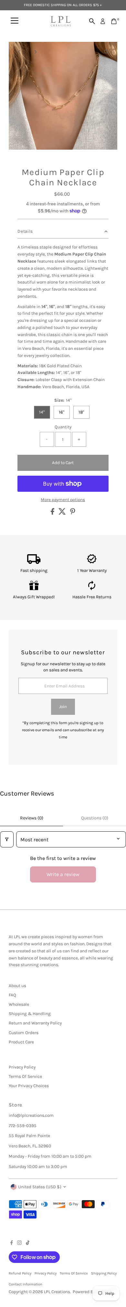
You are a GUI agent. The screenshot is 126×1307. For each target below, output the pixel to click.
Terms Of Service (25, 1076)
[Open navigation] (14, 21)
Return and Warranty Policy (35, 1023)
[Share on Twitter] (62, 513)
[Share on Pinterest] (72, 513)
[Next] (35, 52)
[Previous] (19, 52)
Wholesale (19, 1004)
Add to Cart (63, 462)
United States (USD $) (39, 1186)
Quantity (63, 427)
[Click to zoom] (107, 52)
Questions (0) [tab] (94, 818)
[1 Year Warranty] (92, 562)
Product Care (21, 1042)
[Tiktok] (27, 1243)
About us (17, 985)
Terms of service (74, 1273)
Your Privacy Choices (29, 1085)
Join (63, 706)
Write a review (63, 874)
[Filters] (7, 839)
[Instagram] (19, 1243)
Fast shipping (33, 570)
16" (61, 412)
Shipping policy (104, 1273)
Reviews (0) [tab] (31, 818)
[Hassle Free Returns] (92, 588)
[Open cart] (113, 21)
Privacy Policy (22, 1067)
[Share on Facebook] (53, 513)
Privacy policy (46, 1273)
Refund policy (20, 1273)
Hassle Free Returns (91, 596)
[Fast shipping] (34, 562)
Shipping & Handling (30, 1013)
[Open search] (92, 21)
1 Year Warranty (92, 570)
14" (42, 412)
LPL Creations (57, 1291)
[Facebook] (12, 1243)
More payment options (63, 499)
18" (81, 412)
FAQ (12, 995)
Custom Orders (23, 1032)
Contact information (25, 1284)
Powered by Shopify (92, 1291)
